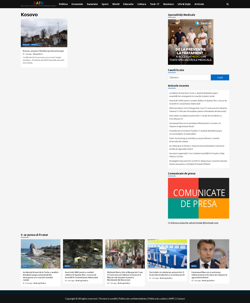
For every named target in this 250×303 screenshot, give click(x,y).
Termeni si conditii (108, 298)
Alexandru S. (38, 54)
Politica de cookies (157, 298)
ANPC (172, 298)
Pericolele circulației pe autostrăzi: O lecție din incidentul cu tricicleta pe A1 (195, 117)
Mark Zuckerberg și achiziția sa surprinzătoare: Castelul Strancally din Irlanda (194, 140)
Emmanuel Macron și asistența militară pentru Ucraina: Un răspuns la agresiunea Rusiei (195, 124)
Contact (181, 298)
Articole (199, 4)
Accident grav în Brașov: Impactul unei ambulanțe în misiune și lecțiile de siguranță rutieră (196, 147)
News (25, 266)
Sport (105, 4)
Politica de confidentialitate (133, 298)
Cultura (141, 4)
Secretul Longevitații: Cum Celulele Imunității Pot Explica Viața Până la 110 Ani (196, 155)
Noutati (26, 45)
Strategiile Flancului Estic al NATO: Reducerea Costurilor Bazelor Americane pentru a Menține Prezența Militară (198, 162)
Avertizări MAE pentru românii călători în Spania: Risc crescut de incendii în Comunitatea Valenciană (198, 102)
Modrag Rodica (39, 283)
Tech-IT (154, 4)
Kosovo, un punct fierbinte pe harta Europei (43, 51)
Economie (77, 4)
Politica (63, 4)
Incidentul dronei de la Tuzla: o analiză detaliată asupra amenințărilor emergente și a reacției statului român (193, 94)
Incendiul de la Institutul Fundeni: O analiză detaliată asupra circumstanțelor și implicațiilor (195, 132)
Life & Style (184, 4)
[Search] (227, 4)
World (115, 4)
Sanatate (92, 4)
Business (168, 4)
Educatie (128, 4)
